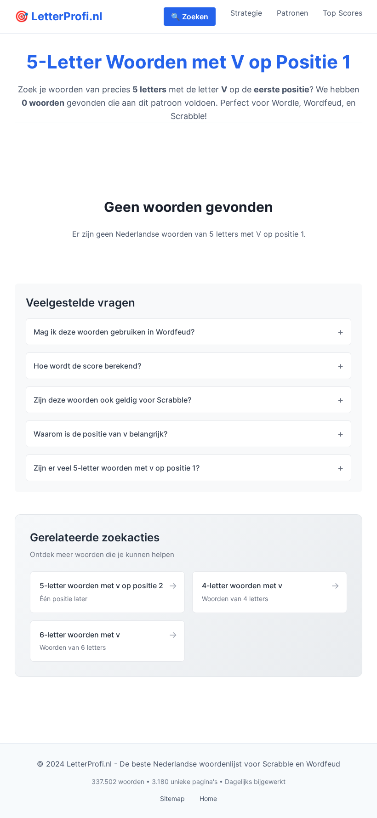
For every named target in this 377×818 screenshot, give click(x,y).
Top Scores (342, 12)
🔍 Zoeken (189, 16)
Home (208, 798)
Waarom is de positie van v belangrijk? (100, 433)
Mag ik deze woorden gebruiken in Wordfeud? (114, 331)
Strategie (246, 12)
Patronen (292, 12)
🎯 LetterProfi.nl (59, 16)
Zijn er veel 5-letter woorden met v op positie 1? (117, 467)
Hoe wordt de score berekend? (87, 365)
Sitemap (172, 798)
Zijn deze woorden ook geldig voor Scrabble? (112, 399)
